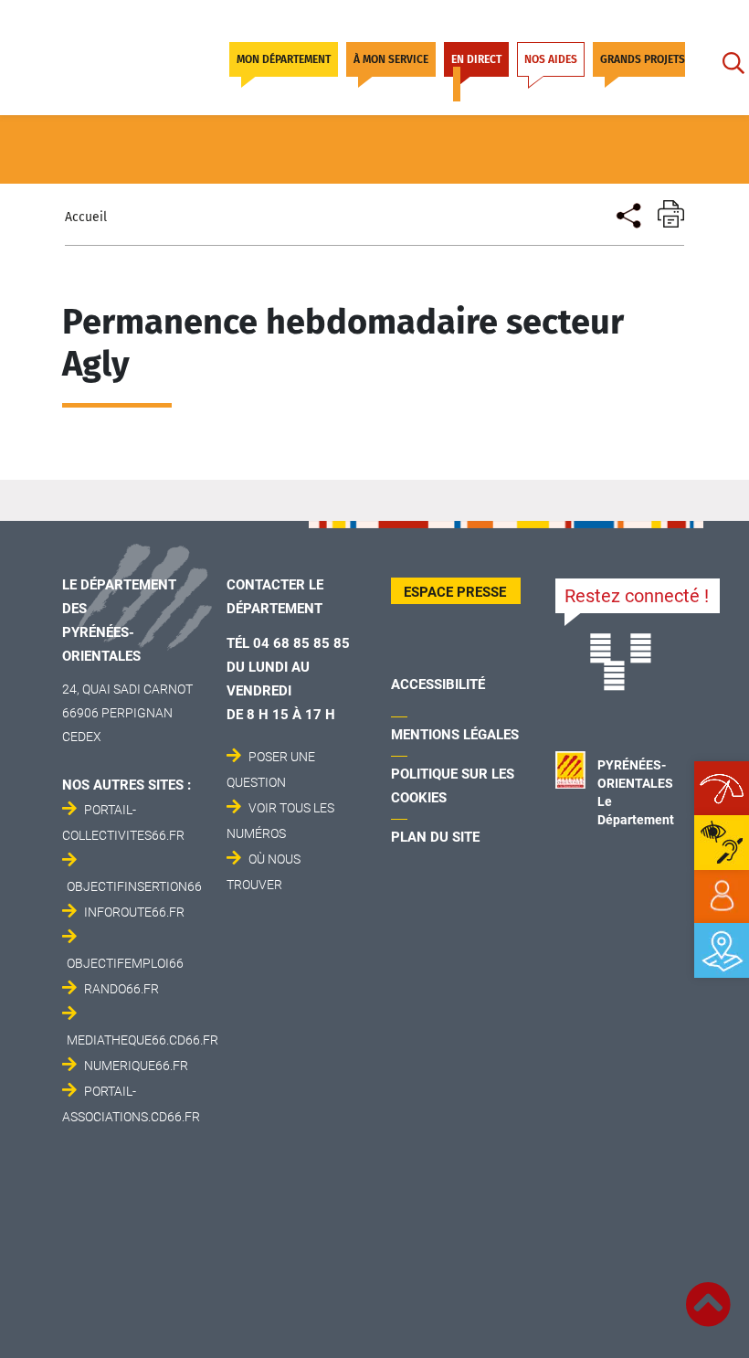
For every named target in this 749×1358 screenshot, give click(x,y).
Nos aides (550, 59)
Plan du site (435, 837)
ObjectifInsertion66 (134, 886)
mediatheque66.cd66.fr (142, 1040)
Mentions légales (455, 735)
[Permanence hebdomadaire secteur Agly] (627, 213)
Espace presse (455, 592)
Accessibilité (438, 684)
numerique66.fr (136, 1065)
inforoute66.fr (134, 912)
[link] (721, 896)
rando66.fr (121, 988)
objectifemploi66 (125, 963)
